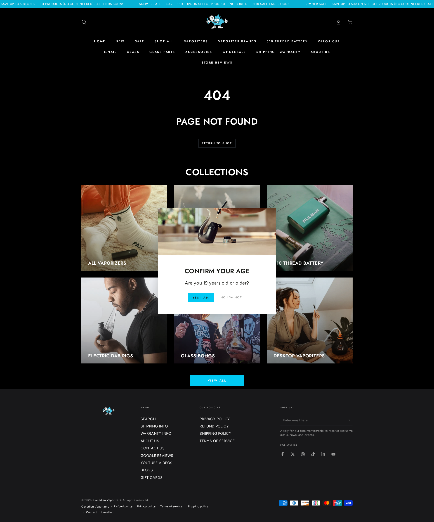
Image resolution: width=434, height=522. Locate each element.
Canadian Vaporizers (107, 500)
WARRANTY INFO (156, 433)
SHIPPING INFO (154, 426)
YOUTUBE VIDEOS (156, 463)
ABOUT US (150, 441)
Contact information (100, 512)
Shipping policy (197, 506)
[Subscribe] (350, 420)
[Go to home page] (217, 22)
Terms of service (171, 506)
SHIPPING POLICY (215, 433)
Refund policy (123, 506)
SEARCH (148, 419)
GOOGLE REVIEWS (157, 455)
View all (217, 380)
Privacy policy (146, 506)
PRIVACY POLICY (215, 419)
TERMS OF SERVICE (217, 441)
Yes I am (201, 298)
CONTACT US (153, 448)
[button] (84, 22)
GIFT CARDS (152, 477)
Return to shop (217, 143)
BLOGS (147, 470)
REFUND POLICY (214, 426)
